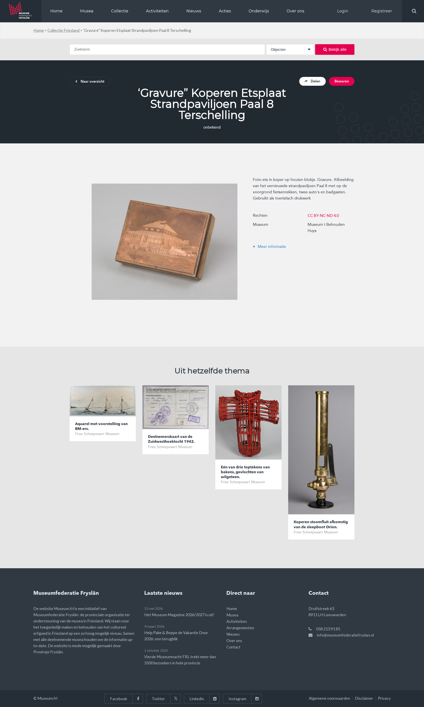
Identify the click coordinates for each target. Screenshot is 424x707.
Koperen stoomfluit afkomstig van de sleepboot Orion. (321, 524)
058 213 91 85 (328, 628)
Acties (225, 11)
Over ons (295, 11)
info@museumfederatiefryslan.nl (345, 635)
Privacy (384, 698)
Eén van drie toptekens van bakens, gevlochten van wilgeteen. (245, 472)
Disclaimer (364, 698)
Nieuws (193, 11)
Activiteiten (157, 11)
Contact (233, 646)
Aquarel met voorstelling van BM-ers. (101, 426)
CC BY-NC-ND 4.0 (323, 215)
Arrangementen (240, 627)
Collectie (119, 11)
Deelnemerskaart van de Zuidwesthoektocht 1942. (171, 439)
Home (56, 11)
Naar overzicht (92, 82)
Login (342, 11)
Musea (86, 11)
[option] (164, 242)
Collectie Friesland (63, 30)
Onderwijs (259, 11)
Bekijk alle (337, 49)
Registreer (381, 11)
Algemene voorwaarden (329, 698)
